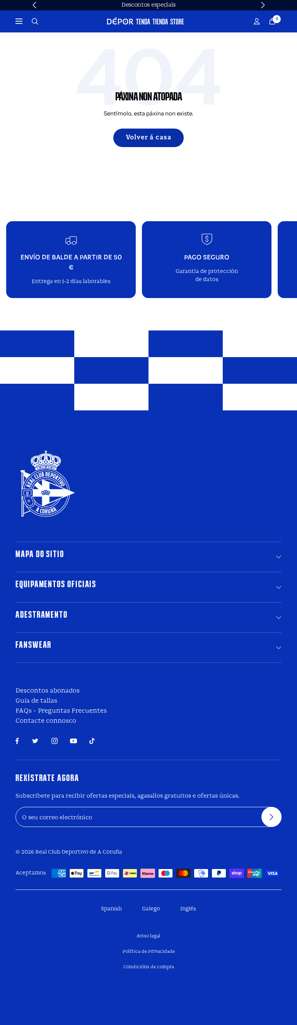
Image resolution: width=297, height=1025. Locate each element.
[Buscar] (35, 21)
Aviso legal (148, 936)
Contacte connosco (45, 721)
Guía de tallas (36, 701)
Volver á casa (148, 138)
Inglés (188, 909)
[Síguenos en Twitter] (35, 741)
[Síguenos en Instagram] (54, 741)
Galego (151, 909)
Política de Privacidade (149, 951)
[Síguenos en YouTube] (73, 741)
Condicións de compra (148, 967)
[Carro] (272, 21)
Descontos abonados (47, 691)
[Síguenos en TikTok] (92, 741)
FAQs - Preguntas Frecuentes (61, 711)
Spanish (111, 909)
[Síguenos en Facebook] (17, 741)
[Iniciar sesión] (257, 21)
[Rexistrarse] (271, 817)
